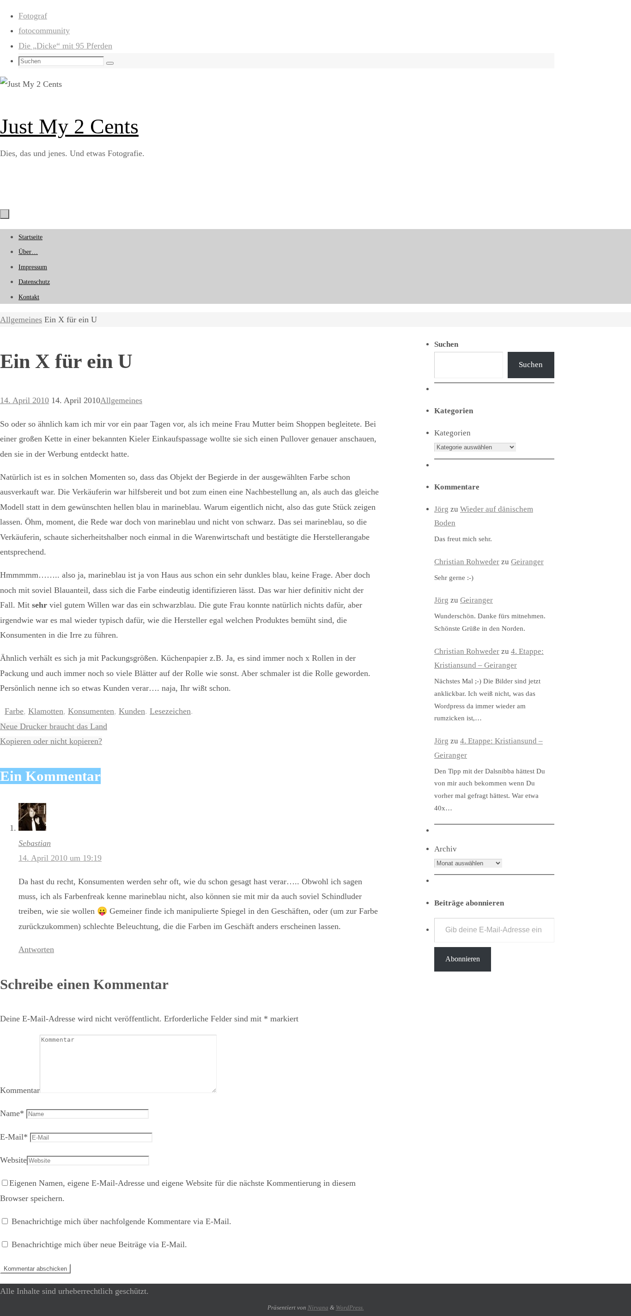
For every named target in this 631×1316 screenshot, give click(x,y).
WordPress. (350, 1307)
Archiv (445, 849)
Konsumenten (91, 711)
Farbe (14, 711)
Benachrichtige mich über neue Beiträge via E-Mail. (99, 1244)
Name (12, 1113)
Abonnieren (462, 959)
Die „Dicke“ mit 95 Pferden (65, 45)
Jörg (441, 509)
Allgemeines (21, 319)
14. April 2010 (24, 400)
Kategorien (452, 433)
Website (13, 1160)
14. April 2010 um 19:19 (60, 858)
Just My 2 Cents (69, 126)
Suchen (531, 364)
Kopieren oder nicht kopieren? (51, 741)
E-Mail (14, 1136)
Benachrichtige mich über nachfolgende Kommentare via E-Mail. (121, 1221)
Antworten (36, 949)
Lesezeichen (170, 711)
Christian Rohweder (466, 561)
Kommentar (20, 1090)
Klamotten (45, 711)
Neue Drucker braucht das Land (53, 726)
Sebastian (34, 843)
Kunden (132, 711)
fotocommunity (44, 30)
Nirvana (318, 1307)
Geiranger (527, 561)
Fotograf (32, 15)
